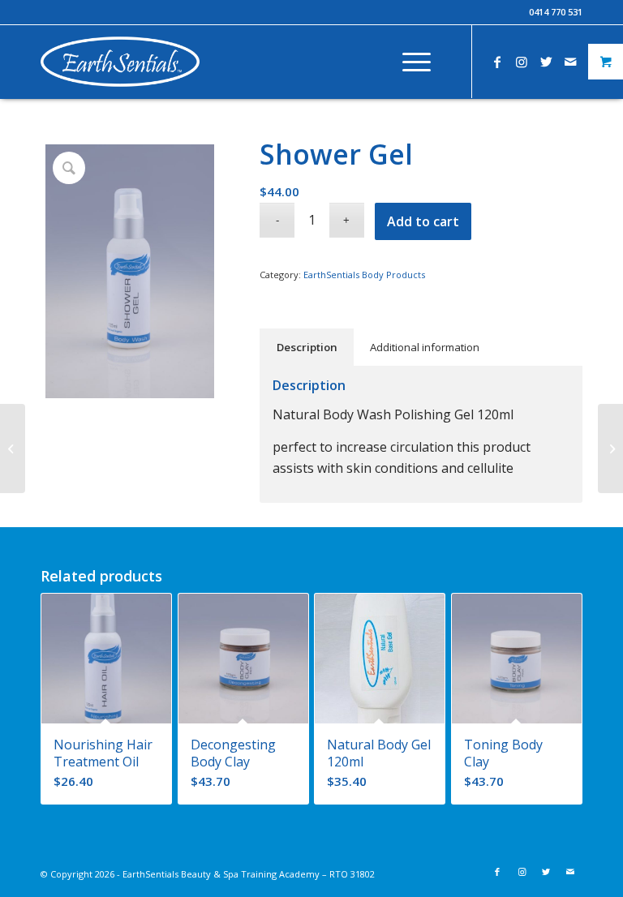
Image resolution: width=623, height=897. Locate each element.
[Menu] (408, 61)
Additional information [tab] (424, 347)
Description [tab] (307, 347)
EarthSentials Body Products (364, 274)
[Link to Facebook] (497, 61)
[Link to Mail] (570, 61)
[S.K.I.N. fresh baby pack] (12, 448)
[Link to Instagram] (521, 61)
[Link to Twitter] (546, 61)
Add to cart (423, 221)
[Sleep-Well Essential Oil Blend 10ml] (610, 448)
